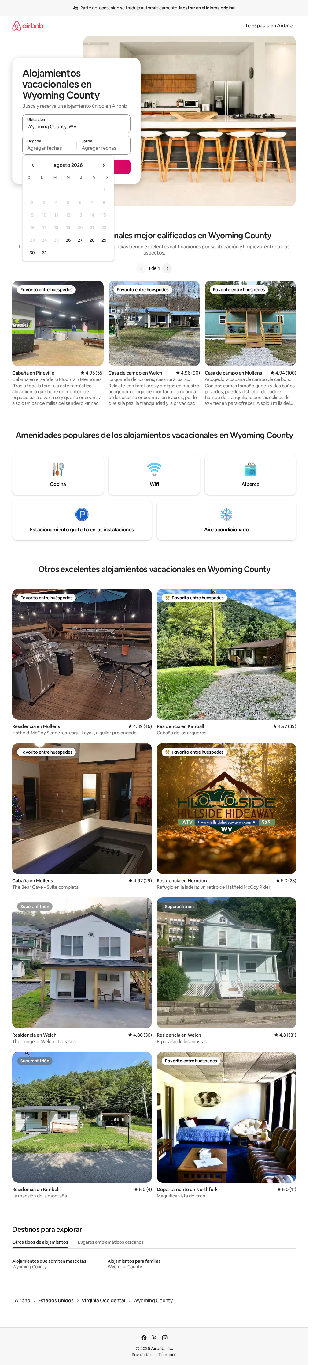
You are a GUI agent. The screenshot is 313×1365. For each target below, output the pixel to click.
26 (68, 240)
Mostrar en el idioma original (207, 8)
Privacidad (142, 1354)
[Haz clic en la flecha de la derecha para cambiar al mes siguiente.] (103, 165)
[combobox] (76, 126)
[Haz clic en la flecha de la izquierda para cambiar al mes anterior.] (33, 165)
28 (92, 240)
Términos (167, 1354)
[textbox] (49, 148)
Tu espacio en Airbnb (269, 25)
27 (80, 240)
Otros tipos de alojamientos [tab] (40, 1242)
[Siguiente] (167, 268)
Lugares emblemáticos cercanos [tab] (111, 1242)
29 (103, 240)
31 (44, 252)
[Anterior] (141, 268)
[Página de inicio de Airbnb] (27, 25)
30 (32, 252)
